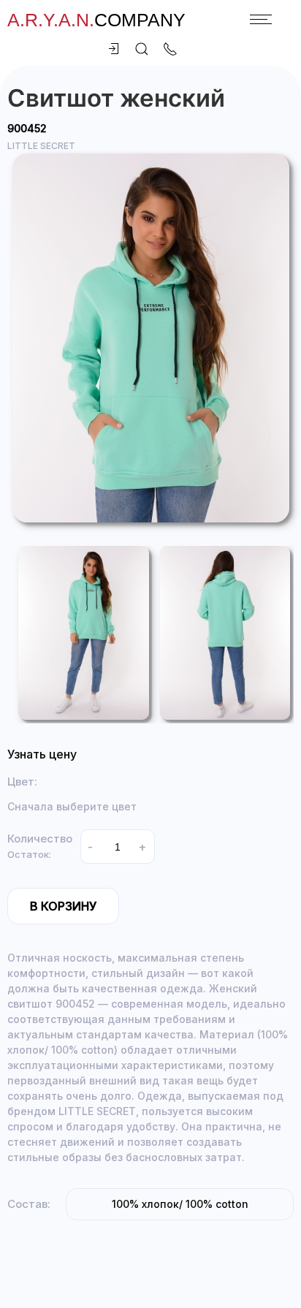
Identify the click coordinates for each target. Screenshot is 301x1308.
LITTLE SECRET (41, 145)
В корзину (63, 906)
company (96, 19)
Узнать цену (42, 754)
